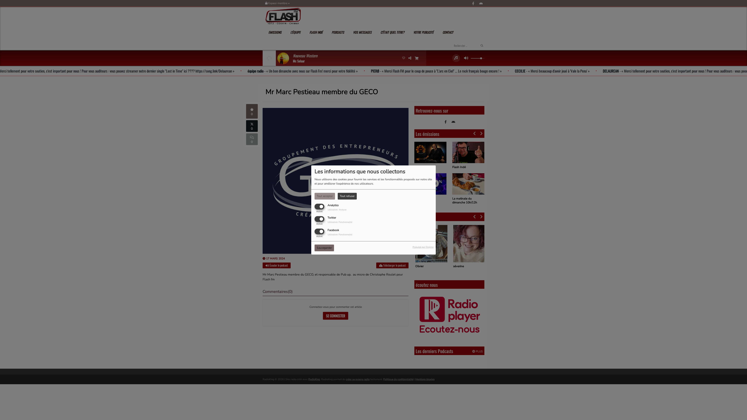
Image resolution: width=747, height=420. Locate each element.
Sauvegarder (324, 248)
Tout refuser (347, 196)
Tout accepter (325, 196)
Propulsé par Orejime (423, 247)
